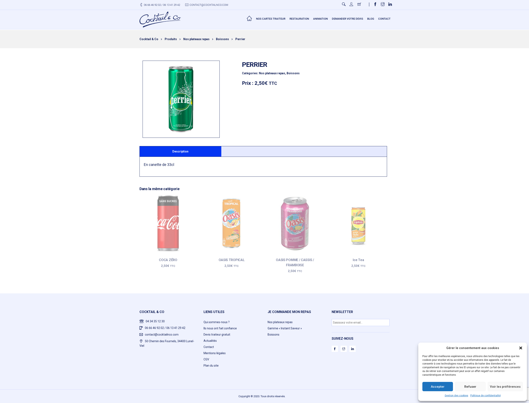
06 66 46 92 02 (152, 4)
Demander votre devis (347, 18)
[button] (521, 348)
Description (180, 151)
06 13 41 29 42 (171, 4)
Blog (370, 18)
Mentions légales (215, 353)
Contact (384, 18)
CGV (206, 359)
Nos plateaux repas (272, 73)
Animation (320, 18)
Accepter (437, 387)
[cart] (359, 4)
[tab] (180, 151)
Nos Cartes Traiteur (270, 18)
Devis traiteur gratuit (217, 334)
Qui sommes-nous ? (217, 322)
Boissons (293, 73)
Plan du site (211, 365)
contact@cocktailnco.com (208, 4)
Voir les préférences (505, 387)
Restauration (299, 18)
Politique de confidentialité (485, 395)
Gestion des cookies (456, 395)
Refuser (470, 387)
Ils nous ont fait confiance (220, 328)
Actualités (210, 340)
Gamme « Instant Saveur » (285, 328)
